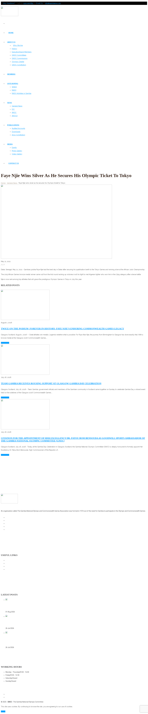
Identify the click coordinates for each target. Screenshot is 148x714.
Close (3, 711)
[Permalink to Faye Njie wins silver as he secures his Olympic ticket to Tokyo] (56, 258)
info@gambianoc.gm (53, 3)
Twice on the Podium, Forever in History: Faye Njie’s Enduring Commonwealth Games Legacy (62, 328)
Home (3, 183)
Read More (5, 343)
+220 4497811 (28, 3)
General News (12, 183)
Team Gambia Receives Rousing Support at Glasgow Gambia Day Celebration (51, 383)
